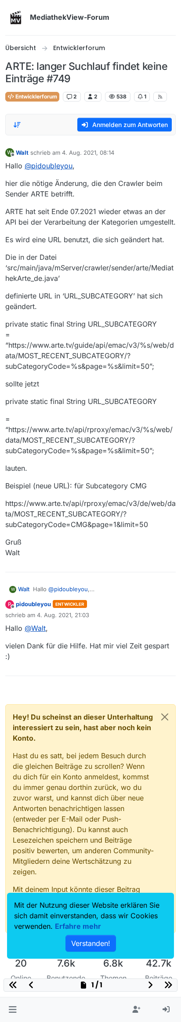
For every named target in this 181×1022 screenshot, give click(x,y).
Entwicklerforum (35, 96)
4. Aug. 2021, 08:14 (88, 152)
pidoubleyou (33, 603)
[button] (13, 1009)
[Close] (164, 717)
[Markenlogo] (16, 18)
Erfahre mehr (78, 926)
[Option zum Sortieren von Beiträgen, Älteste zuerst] (17, 125)
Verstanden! (90, 943)
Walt (22, 152)
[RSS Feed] (160, 97)
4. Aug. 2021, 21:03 (63, 614)
